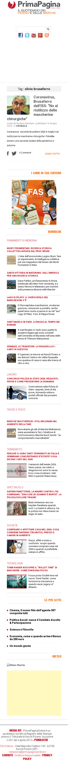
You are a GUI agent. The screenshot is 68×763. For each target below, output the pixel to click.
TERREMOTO (14, 449)
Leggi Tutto (52, 154)
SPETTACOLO (15, 487)
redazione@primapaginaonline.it (27, 751)
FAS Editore (6, 746)
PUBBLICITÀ (41, 740)
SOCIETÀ (12, 525)
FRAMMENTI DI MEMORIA (22, 240)
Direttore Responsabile (27, 755)
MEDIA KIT (15, 730)
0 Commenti (25, 152)
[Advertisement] (34, 59)
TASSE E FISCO (16, 409)
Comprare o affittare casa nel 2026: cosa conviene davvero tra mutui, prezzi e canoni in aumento (33, 532)
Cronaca (21, 126)
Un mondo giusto (20, 645)
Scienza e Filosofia (21, 629)
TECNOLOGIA (15, 563)
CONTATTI (7, 755)
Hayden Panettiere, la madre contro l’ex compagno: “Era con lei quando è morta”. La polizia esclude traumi (34, 494)
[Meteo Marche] (16, 665)
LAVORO (12, 374)
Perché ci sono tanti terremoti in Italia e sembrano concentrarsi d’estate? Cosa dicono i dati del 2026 (33, 456)
